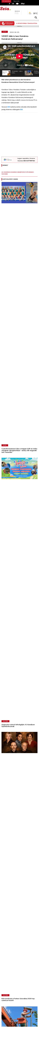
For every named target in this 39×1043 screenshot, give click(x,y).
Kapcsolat (16, 1)
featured (5, 174)
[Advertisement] (19, 134)
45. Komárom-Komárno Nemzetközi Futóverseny (18, 172)
